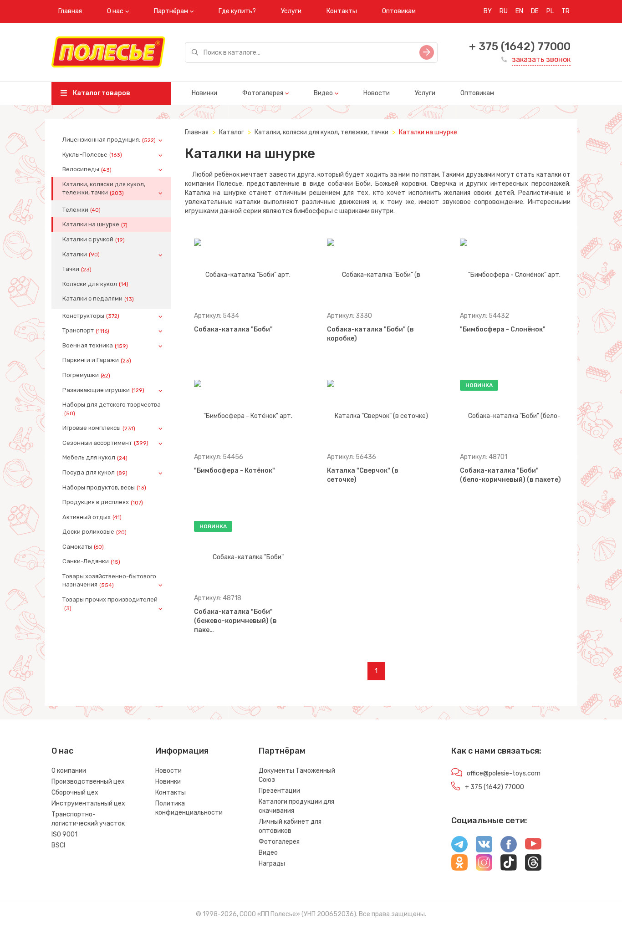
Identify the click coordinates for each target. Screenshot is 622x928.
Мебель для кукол (94, 457)
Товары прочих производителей (110, 604)
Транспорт (85, 330)
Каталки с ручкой (93, 239)
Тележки (81, 210)
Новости (376, 93)
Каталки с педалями (98, 298)
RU (504, 11)
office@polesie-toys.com (503, 773)
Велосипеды (87, 169)
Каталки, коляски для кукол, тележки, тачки (103, 188)
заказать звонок (541, 59)
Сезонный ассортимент (105, 443)
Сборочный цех (74, 792)
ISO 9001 (64, 834)
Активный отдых (92, 517)
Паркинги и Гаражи (96, 360)
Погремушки (86, 375)
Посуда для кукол (94, 472)
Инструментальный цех (88, 803)
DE (535, 11)
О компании (68, 771)
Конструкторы (90, 316)
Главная (70, 11)
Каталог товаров (100, 93)
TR (565, 11)
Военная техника (95, 345)
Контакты (341, 11)
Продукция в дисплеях (102, 502)
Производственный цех (88, 781)
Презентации (279, 791)
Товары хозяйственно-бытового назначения (109, 580)
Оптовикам (399, 11)
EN (519, 11)
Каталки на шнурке (94, 224)
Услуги (291, 11)
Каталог (231, 132)
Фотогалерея (262, 93)
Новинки (204, 93)
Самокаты (83, 547)
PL (550, 11)
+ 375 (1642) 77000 (520, 46)
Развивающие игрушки (103, 390)
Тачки (77, 269)
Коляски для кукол (95, 284)
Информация (182, 751)
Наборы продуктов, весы (104, 487)
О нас (115, 11)
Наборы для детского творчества (111, 409)
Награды (272, 863)
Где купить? (237, 11)
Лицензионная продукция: (109, 139)
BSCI (58, 845)
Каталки (81, 254)
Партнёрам (171, 11)
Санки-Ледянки (91, 561)
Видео (323, 93)
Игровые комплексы (98, 428)
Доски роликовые (94, 531)
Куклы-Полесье (92, 154)
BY (488, 11)
